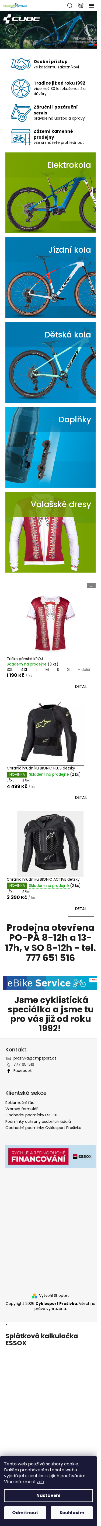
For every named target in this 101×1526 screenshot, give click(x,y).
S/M (26, 780)
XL (69, 669)
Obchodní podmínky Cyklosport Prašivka (43, 1127)
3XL (10, 669)
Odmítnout (25, 1513)
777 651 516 (23, 1064)
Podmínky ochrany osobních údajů (38, 1121)
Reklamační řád (19, 1102)
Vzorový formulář (21, 1109)
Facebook (22, 1070)
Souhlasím (72, 1513)
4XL (24, 669)
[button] (7, 30)
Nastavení (48, 1495)
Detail (81, 686)
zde (40, 1482)
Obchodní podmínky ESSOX (31, 1115)
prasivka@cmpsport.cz (34, 1058)
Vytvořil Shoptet (54, 1295)
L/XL (10, 780)
